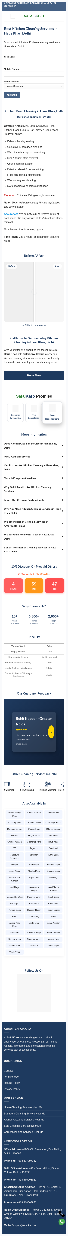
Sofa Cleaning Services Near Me (22, 1125)
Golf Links (53, 835)
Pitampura (34, 903)
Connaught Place (53, 822)
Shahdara (14, 932)
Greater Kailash (14, 842)
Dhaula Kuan (34, 829)
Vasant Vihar (14, 945)
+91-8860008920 (26, 1179)
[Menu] (12, 16)
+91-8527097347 (26, 1160)
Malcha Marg (34, 871)
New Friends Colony (53, 889)
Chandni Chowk (34, 822)
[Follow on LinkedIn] (39, 9)
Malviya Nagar (53, 871)
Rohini (14, 916)
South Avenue (53, 932)
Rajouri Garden (53, 910)
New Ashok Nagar (34, 889)
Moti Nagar (15, 887)
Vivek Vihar (14, 952)
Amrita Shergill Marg (14, 814)
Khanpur (14, 864)
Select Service (11, 81)
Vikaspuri (34, 945)
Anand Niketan (34, 812)
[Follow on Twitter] (32, 9)
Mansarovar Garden (14, 879)
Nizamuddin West (14, 897)
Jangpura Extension (14, 856)
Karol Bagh (53, 855)
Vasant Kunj (53, 939)
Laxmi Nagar (14, 871)
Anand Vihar (53, 812)
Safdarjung (34, 916)
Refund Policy (12, 1083)
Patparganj (14, 903)
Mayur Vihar (34, 877)
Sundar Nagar (14, 939)
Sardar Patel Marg (14, 924)
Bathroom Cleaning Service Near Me (24, 1113)
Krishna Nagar (53, 864)
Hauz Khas (53, 842)
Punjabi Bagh (15, 910)
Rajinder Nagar (34, 910)
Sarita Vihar (34, 923)
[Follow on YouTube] (42, 9)
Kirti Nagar (34, 864)
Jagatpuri (34, 848)
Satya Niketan (53, 923)
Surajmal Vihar (34, 939)
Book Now (34, 375)
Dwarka (14, 835)
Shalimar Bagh (34, 932)
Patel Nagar (53, 897)
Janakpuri (53, 848)
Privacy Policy (12, 1089)
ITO (14, 848)
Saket (53, 916)
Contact (8, 1070)
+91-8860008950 (26, 1202)
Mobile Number (12, 69)
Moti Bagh (53, 877)
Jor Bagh (34, 855)
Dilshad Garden (53, 829)
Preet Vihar (53, 903)
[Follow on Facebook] (26, 9)
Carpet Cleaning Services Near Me (23, 1132)
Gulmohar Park (34, 842)
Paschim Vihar (34, 897)
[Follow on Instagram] (29, 9)
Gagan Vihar (34, 835)
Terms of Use (11, 1076)
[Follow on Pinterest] (36, 9)
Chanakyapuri (14, 822)
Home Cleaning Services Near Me (23, 1107)
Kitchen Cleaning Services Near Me (24, 1119)
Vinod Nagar (53, 945)
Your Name (9, 56)
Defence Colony (14, 829)
